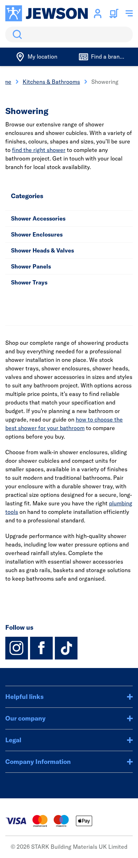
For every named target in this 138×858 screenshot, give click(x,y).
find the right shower (38, 149)
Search (16, 34)
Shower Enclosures (37, 234)
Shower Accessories (38, 218)
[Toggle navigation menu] (129, 13)
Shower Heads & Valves (42, 250)
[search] (69, 34)
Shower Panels (31, 266)
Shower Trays (29, 282)
